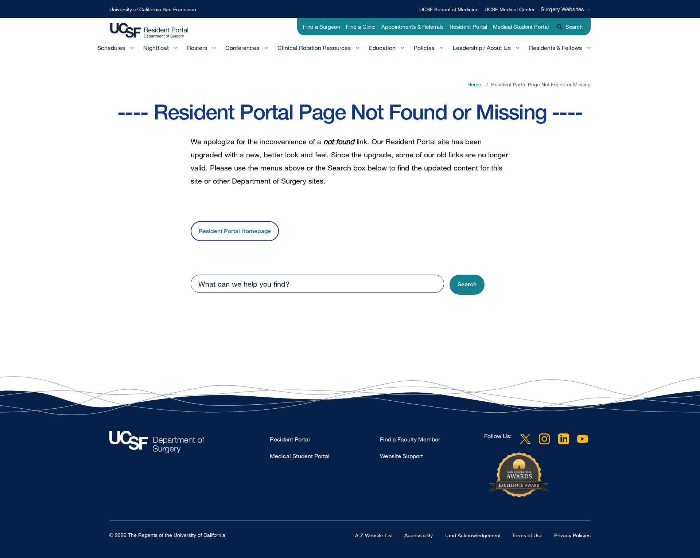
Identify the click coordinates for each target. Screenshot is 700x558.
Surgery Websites (562, 9)
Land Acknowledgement (472, 535)
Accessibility (418, 535)
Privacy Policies (572, 535)
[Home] (156, 31)
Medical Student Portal (521, 26)
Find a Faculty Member (410, 439)
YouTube (583, 439)
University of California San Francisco (152, 9)
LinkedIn (564, 439)
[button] (467, 285)
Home (474, 84)
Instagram (544, 439)
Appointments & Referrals (412, 26)
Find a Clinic (361, 26)
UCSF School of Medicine (449, 9)
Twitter (525, 439)
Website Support (401, 456)
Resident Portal (468, 26)
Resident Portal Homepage (235, 231)
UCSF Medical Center (510, 9)
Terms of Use (527, 535)
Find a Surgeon (321, 26)
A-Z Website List (374, 535)
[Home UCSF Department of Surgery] (189, 444)
